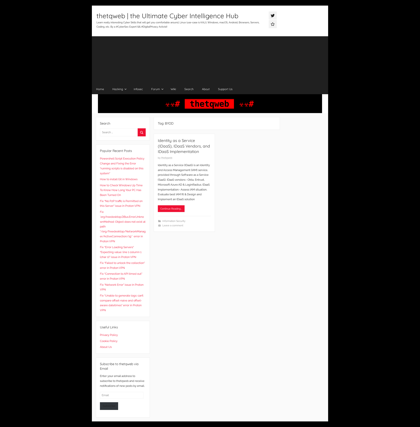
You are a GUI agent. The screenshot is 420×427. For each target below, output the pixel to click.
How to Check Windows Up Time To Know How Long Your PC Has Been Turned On (121, 190)
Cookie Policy (108, 341)
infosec (138, 89)
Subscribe (109, 405)
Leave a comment (172, 225)
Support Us (225, 89)
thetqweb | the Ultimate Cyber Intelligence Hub (167, 16)
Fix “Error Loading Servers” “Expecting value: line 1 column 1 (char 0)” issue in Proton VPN (120, 252)
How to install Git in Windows (118, 179)
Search (189, 89)
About (206, 89)
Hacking (117, 89)
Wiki (173, 89)
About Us (106, 347)
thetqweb (166, 157)
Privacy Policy (109, 335)
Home (100, 89)
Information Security (173, 221)
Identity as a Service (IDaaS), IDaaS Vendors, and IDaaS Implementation (184, 146)
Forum (155, 89)
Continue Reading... (171, 208)
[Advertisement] (210, 59)
